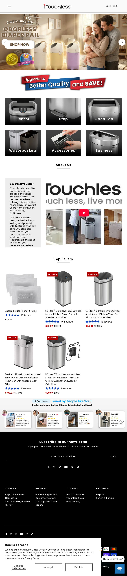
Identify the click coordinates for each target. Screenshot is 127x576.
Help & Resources (14, 494)
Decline (79, 567)
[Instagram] (72, 467)
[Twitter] (54, 467)
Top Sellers (63, 259)
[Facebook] (48, 467)
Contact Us (11, 498)
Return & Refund (105, 498)
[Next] (121, 42)
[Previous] (5, 42)
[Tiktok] (78, 467)
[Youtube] (66, 467)
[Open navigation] (9, 6)
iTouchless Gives (75, 498)
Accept (48, 567)
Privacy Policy (32, 558)
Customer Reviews (45, 498)
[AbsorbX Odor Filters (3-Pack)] (23, 289)
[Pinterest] (60, 467)
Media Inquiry (73, 501)
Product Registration (46, 494)
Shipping (100, 494)
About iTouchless (75, 494)
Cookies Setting (102, 566)
